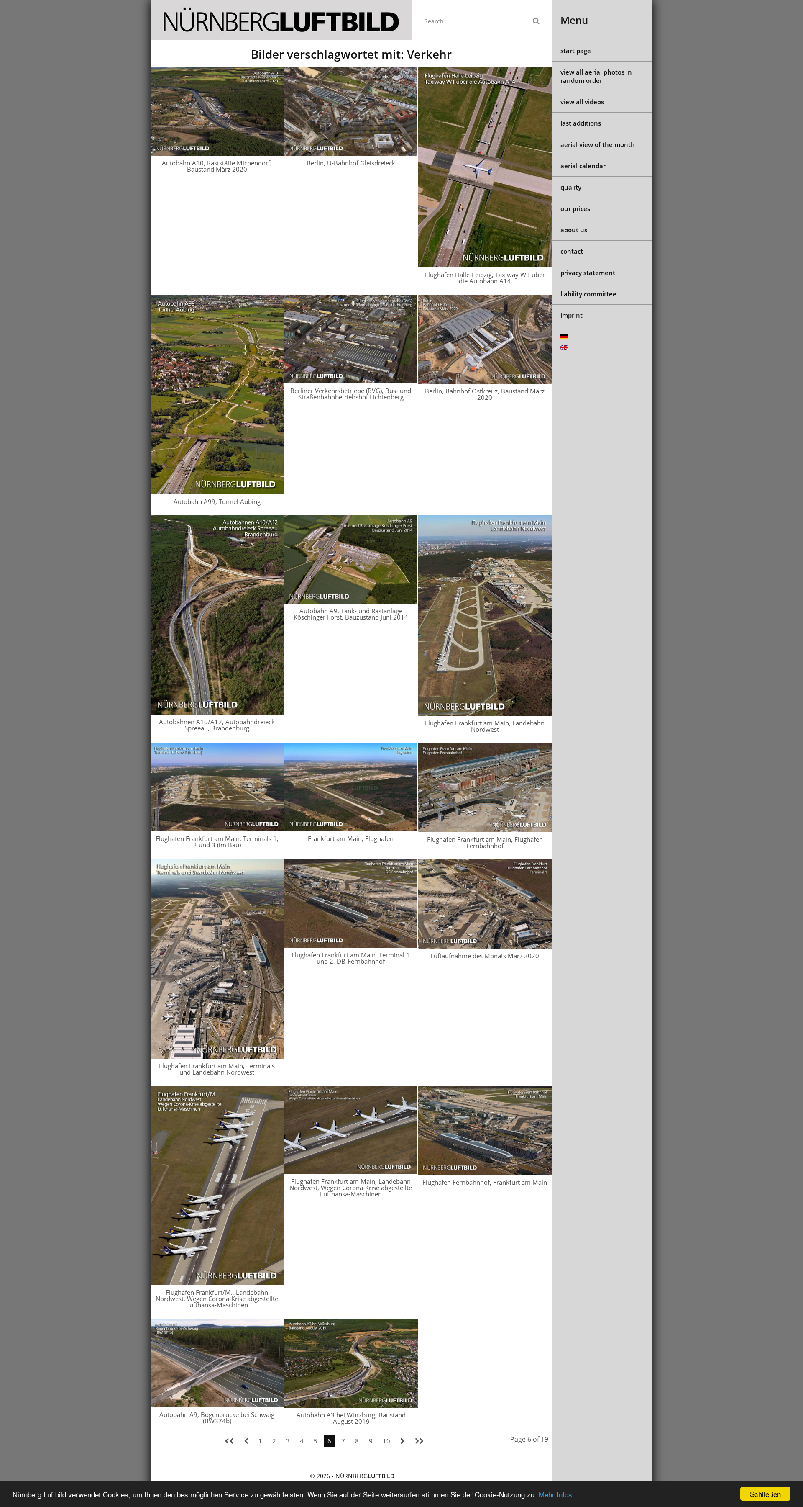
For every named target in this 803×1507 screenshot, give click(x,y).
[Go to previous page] (246, 1441)
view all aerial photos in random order (596, 76)
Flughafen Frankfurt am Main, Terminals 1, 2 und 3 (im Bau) (217, 841)
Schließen (765, 1494)
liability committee (588, 294)
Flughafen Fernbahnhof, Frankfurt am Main (484, 1182)
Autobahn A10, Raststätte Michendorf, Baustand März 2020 (217, 166)
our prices (575, 208)
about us (573, 230)
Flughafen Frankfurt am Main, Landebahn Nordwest (485, 726)
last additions (580, 123)
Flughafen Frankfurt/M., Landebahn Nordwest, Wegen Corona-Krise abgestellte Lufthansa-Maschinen (217, 1298)
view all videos (582, 102)
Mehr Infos (555, 1494)
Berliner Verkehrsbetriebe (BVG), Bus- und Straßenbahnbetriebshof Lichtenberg (350, 393)
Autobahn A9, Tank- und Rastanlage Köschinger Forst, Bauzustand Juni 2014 (351, 614)
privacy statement (587, 272)
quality (570, 187)
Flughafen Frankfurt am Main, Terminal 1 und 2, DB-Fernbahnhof (351, 958)
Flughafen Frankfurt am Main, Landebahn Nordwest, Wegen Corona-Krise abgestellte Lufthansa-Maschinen (350, 1187)
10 (386, 1441)
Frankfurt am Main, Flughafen (351, 838)
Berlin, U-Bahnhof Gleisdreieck (351, 163)
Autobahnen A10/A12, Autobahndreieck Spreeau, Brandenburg (217, 724)
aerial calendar (583, 166)
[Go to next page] (402, 1441)
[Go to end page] (419, 1441)
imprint (571, 315)
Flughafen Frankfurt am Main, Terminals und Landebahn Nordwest (217, 1069)
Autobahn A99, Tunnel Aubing (217, 501)
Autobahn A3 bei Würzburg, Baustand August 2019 (351, 1418)
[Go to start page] (229, 1441)
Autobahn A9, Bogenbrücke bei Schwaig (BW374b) (216, 1417)
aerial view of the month (597, 144)
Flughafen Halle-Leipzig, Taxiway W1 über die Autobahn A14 (485, 277)
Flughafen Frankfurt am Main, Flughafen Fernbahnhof (485, 842)
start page (575, 50)
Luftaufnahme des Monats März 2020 (484, 956)
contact (571, 251)
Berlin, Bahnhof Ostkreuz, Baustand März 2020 (485, 394)
